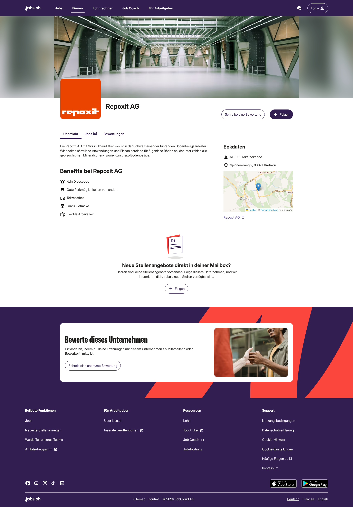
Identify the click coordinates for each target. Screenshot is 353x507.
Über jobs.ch (113, 421)
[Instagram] (45, 483)
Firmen (77, 8)
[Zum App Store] (283, 483)
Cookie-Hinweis (273, 439)
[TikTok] (53, 483)
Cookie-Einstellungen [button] (277, 449)
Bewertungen (114, 134)
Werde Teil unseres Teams (44, 439)
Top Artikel (190, 430)
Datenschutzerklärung (278, 430)
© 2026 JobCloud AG (178, 499)
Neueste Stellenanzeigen (43, 430)
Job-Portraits (192, 449)
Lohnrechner (103, 8)
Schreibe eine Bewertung (243, 114)
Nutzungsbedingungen (278, 421)
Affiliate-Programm (38, 449)
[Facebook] (27, 483)
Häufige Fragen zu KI (277, 458)
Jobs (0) (91, 134)
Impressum (270, 468)
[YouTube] (36, 483)
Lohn (186, 421)
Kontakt (153, 499)
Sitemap (139, 499)
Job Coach (130, 8)
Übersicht (70, 134)
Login (315, 8)
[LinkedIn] (62, 483)
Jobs (59, 8)
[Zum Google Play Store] (315, 483)
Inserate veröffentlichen (121, 430)
